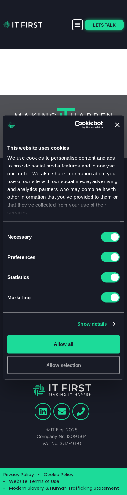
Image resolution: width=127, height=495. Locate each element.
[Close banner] (117, 124)
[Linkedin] (43, 411)
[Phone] (80, 411)
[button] (77, 24)
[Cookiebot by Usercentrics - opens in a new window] (77, 125)
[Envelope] (61, 411)
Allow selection (63, 365)
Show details (92, 324)
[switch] (110, 257)
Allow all (63, 344)
